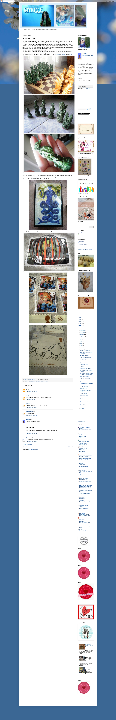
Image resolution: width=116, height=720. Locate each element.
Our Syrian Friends (89, 667)
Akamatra (81, 500)
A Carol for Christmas (83, 456)
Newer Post (25, 446)
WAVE (80, 434)
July (81, 339)
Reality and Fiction (83, 478)
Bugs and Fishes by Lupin (85, 458)
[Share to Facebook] (45, 379)
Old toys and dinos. (84, 364)
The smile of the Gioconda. (86, 368)
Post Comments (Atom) (33, 449)
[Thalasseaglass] (78, 242)
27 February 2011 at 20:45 (31, 441)
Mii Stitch (81, 521)
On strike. (82, 361)
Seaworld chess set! (84, 376)
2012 (80, 327)
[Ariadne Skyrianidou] (78, 234)
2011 (80, 328)
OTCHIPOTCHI (82, 433)
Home (48, 446)
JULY (80, 437)
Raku (86, 656)
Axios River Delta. (84, 380)
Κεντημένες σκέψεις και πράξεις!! (85, 482)
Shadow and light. (84, 395)
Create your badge (81, 235)
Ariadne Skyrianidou (81, 232)
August (81, 338)
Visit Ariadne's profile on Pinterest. (85, 249)
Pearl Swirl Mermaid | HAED (84, 522)
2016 (80, 319)
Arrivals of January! (84, 397)
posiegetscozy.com (83, 466)
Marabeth (28, 395)
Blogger (78, 702)
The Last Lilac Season (83, 530)
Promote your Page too (82, 244)
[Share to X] (44, 379)
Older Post (70, 446)
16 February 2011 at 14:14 (31, 415)
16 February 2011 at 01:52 (31, 399)
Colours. (82, 366)
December (82, 330)
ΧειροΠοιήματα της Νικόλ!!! (85, 481)
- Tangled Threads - (83, 474)
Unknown (28, 403)
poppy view (81, 518)
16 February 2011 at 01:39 (31, 391)
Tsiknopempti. (83, 359)
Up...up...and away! (84, 386)
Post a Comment (28, 444)
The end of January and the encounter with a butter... (86, 405)
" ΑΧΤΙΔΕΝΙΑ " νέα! (83, 444)
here (66, 177)
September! (81, 506)
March (81, 347)
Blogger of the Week (83, 508)
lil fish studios (82, 497)
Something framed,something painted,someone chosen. (86, 374)
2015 (80, 321)
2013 (80, 325)
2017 (80, 317)
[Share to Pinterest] (47, 379)
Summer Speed (82, 464)
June (81, 341)
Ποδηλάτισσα (82, 513)
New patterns (82, 494)
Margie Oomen (29, 411)
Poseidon (58, 54)
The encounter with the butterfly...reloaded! (85, 402)
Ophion (70, 54)
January (82, 408)
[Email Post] (38, 379)
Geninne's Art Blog (83, 505)
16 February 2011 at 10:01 (31, 407)
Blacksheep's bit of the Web (85, 455)
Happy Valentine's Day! (85, 378)
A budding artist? (83, 388)
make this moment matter (84, 441)
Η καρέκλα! (81, 449)
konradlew (68, 702)
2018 (80, 316)
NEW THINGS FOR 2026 (84, 452)
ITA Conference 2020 (83, 479)
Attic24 (81, 463)
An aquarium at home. (85, 355)
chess (27, 381)
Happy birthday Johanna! (85, 357)
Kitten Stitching (82, 470)
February (82, 349)
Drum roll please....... (83, 476)
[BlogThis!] (42, 379)
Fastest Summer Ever (83, 467)
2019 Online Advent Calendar (89, 645)
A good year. (82, 381)
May (81, 343)
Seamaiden (28, 437)
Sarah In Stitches (83, 524)
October (82, 334)
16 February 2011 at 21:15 (31, 423)
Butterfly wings (82, 436)
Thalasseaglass (81, 241)
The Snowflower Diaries (84, 493)
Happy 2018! (81, 519)
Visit (81, 421)
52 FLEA (81, 529)
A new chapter (82, 498)
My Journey (82, 451)
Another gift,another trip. (85, 350)
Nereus (63, 54)
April (81, 345)
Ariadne (25, 379)
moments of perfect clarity (85, 440)
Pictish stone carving (39, 381)
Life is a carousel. (84, 393)
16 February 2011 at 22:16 (31, 433)
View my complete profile (87, 55)
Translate (88, 88)
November (82, 332)
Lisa (27, 388)
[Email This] (41, 379)
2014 (80, 323)
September (82, 336)
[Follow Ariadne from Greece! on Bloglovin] (84, 109)
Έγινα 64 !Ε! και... (83, 443)
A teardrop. (82, 362)
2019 (80, 314)
